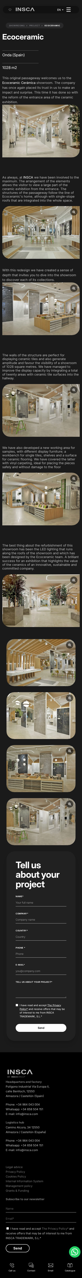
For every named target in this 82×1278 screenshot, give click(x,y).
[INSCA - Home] (25, 9)
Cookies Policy (16, 1176)
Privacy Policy (15, 1172)
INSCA (28, 177)
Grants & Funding (17, 1190)
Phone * (20, 947)
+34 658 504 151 (32, 1109)
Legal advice (14, 1167)
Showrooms (17, 25)
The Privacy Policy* (55, 1228)
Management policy (19, 1186)
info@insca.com (27, 1114)
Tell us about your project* (34, 982)
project (34, 25)
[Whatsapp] (74, 1252)
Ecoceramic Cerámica (18, 83)
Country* (22, 930)
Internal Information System (24, 1181)
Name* (20, 896)
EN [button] (59, 9)
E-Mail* (20, 964)
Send (41, 1027)
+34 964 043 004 (28, 1104)
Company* (22, 913)
